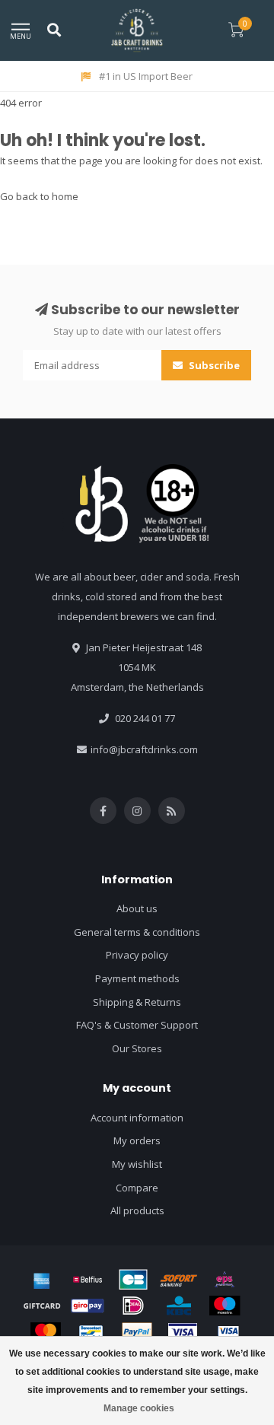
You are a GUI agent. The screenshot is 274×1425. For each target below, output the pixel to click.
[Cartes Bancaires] (133, 1279)
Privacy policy (137, 955)
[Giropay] (87, 1305)
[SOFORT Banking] (179, 1279)
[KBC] (179, 1305)
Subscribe (213, 365)
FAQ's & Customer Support (137, 1025)
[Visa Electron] (228, 1332)
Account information (137, 1117)
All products (137, 1210)
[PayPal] (137, 1332)
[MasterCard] (46, 1332)
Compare (137, 1187)
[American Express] (42, 1279)
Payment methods (137, 978)
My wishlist (137, 1164)
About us (137, 908)
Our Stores (137, 1048)
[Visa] (183, 1332)
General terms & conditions (137, 932)
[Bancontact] (91, 1332)
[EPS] (225, 1279)
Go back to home (39, 196)
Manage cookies (139, 1408)
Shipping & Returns (137, 1002)
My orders (137, 1140)
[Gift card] (42, 1305)
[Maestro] (225, 1305)
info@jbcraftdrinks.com (144, 749)
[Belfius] (87, 1279)
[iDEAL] (133, 1305)
